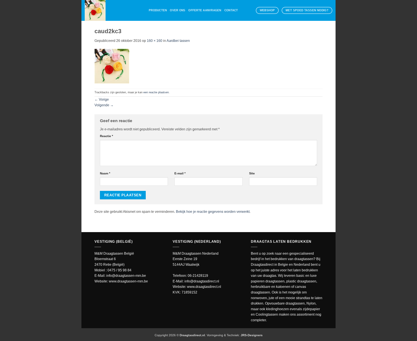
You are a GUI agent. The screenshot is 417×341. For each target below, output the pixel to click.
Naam (105, 173)
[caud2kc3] (111, 66)
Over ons (177, 10)
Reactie (106, 136)
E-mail (179, 173)
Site (252, 173)
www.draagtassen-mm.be (128, 281)
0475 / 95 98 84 (119, 270)
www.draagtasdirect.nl (204, 287)
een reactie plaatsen (156, 92)
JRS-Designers (252, 335)
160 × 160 (154, 41)
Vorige (101, 99)
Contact (231, 10)
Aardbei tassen (178, 41)
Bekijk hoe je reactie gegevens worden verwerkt (213, 211)
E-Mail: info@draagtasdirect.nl (196, 281)
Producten (158, 10)
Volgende (104, 105)
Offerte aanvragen (204, 10)
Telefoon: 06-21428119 (190, 275)
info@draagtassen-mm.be (126, 275)
